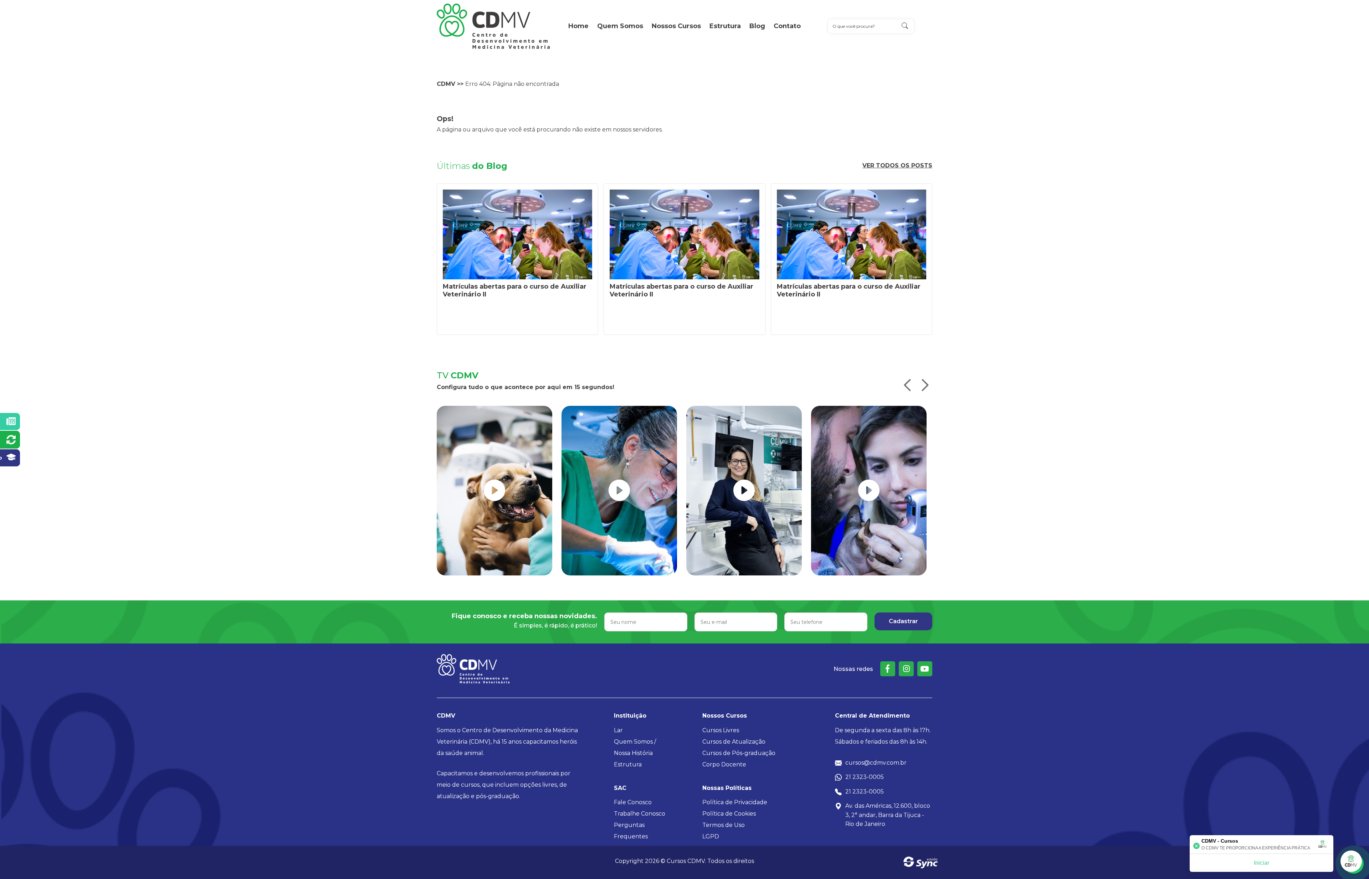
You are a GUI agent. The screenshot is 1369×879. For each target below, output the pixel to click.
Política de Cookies (729, 813)
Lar (618, 730)
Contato (787, 26)
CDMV (446, 84)
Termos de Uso (723, 825)
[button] (907, 385)
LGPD (710, 836)
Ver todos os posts (897, 165)
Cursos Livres (720, 730)
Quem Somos (620, 26)
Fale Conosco (633, 802)
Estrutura (725, 26)
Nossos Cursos (676, 26)
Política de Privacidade (734, 802)
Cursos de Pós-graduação (738, 753)
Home (578, 26)
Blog (757, 26)
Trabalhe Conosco (639, 813)
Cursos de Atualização (733, 741)
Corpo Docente (724, 764)
